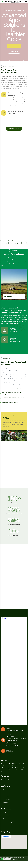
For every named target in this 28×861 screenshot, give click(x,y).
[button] (19, 599)
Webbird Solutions (12, 859)
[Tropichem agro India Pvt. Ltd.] (11, 1)
